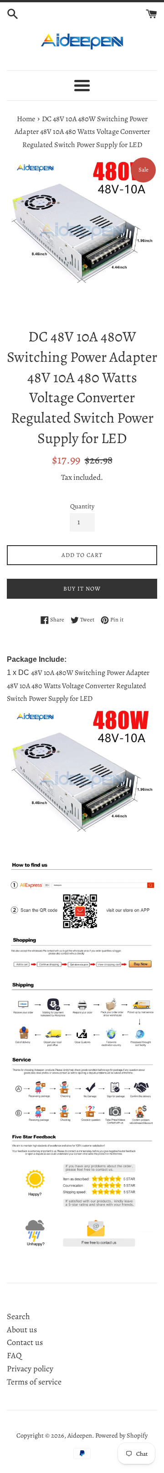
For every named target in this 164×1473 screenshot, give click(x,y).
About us (22, 1329)
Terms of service (34, 1381)
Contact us (25, 1342)
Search (18, 1316)
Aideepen (79, 1435)
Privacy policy (30, 1368)
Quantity (82, 506)
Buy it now (82, 588)
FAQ (14, 1355)
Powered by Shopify (121, 1435)
